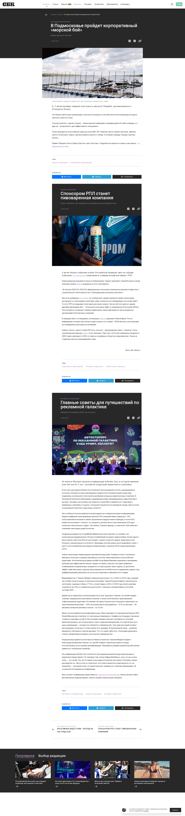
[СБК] (9, 4)
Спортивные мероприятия (60, 22)
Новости (60, 14)
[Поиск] (172, 4)
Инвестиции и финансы (115, 366)
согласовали (79, 275)
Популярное (25, 756)
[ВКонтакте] (162, 4)
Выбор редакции (52, 756)
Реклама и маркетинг (68, 189)
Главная (53, 14)
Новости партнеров (60, 163)
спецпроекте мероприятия (108, 675)
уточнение (84, 298)
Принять (175, 810)
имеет (85, 333)
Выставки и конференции (70, 398)
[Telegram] (166, 4)
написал (102, 318)
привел (79, 284)
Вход (179, 4)
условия (145, 811)
